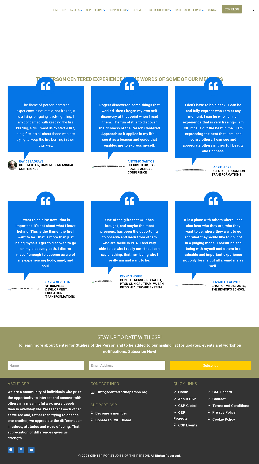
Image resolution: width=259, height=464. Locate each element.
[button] (232, 9)
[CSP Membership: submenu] (170, 10)
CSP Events (187, 425)
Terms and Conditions (230, 406)
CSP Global (187, 406)
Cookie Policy (223, 419)
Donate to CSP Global (113, 420)
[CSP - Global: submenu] (104, 10)
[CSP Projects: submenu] (127, 10)
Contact (219, 399)
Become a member (111, 413)
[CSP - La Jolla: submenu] (81, 10)
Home (183, 392)
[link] (55, 10)
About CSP (187, 399)
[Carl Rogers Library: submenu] (203, 10)
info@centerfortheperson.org (122, 392)
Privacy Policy (224, 412)
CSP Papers (222, 392)
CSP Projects (180, 415)
